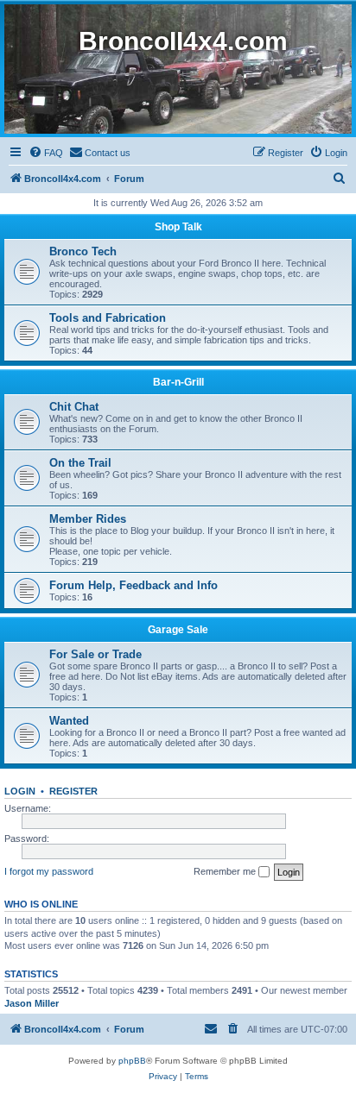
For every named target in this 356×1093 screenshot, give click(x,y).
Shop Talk (178, 227)
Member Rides (87, 518)
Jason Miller (31, 1003)
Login (19, 791)
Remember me (226, 871)
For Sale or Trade (95, 654)
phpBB (132, 1060)
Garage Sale (178, 630)
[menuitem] (46, 152)
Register (73, 791)
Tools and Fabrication (107, 317)
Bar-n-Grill (178, 382)
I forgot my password (48, 871)
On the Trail (80, 462)
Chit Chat (74, 406)
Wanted (69, 720)
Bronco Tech (83, 251)
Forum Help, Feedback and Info (133, 585)
